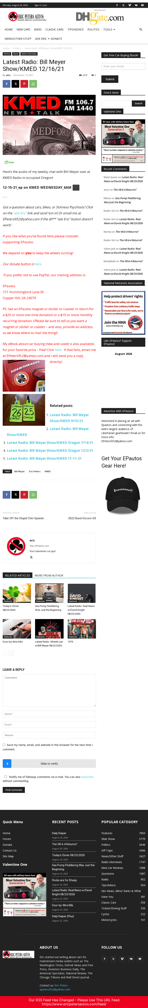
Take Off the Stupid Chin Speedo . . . (25, 520)
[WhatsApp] (33, 84)
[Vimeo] (130, 5)
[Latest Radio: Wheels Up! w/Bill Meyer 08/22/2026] (49, 629)
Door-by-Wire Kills (13, 641)
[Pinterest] (24, 84)
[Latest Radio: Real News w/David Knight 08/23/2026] (82, 593)
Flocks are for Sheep (64, 880)
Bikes (38, 29)
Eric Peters (34, 471)
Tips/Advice (75, 29)
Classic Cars (54, 29)
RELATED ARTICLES (17, 575)
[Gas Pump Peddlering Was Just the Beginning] (49, 593)
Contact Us (10, 850)
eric (8, 75)
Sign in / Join (40, 5)
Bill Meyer (19, 471)
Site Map (8, 856)
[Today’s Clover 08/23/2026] (17, 593)
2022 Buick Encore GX (82, 518)
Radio (15, 53)
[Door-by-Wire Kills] (17, 629)
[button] (140, 29)
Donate (56, 38)
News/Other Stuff (18, 38)
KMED (48, 471)
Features (8, 601)
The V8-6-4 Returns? (124, 189)
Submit (109, 79)
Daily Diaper (59, 833)
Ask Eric (41, 38)
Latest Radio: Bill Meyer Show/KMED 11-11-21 (44, 458)
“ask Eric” (20, 213)
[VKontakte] (136, 5)
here (37, 264)
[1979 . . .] (82, 629)
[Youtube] (142, 5)
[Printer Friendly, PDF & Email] (49, 162)
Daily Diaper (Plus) (63, 916)
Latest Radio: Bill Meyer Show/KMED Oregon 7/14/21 (50, 442)
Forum (7, 839)
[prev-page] (5, 653)
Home (9, 29)
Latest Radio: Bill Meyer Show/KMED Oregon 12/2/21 (50, 450)
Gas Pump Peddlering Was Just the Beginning (73, 867)
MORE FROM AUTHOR (49, 575)
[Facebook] (117, 5)
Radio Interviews (29, 53)
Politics (93, 29)
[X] (123, 5)
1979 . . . (72, 641)
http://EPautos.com (39, 545)
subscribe (87, 776)
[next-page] (11, 653)
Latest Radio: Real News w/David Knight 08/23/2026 (81, 610)
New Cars (23, 29)
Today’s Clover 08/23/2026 (68, 855)
